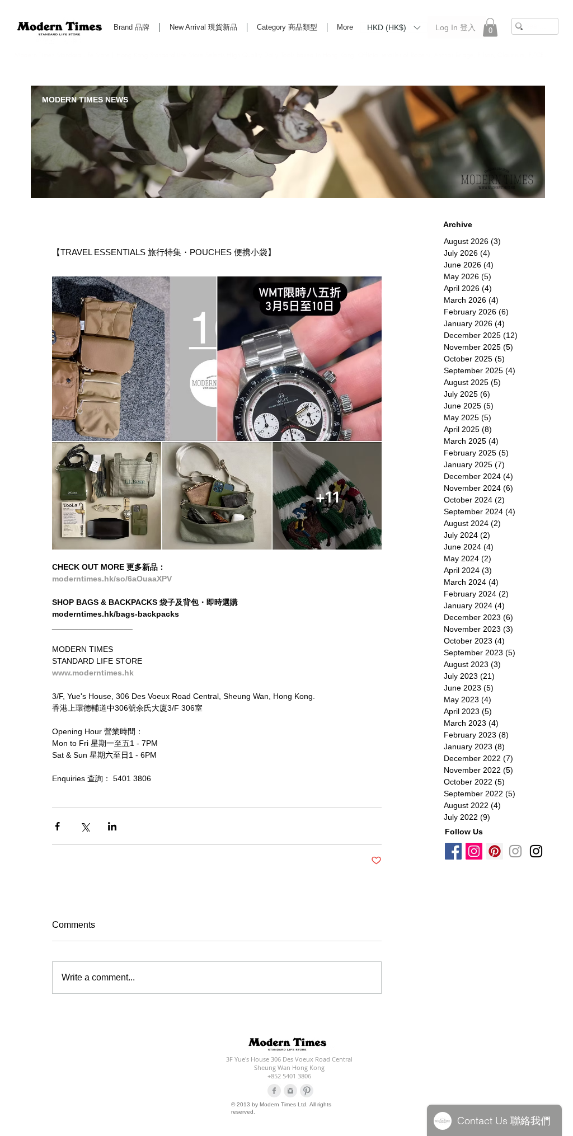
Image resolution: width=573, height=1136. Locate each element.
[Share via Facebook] (57, 826)
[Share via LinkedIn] (112, 826)
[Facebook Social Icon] (453, 851)
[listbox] (394, 27)
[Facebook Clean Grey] (274, 1090)
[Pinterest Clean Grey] (306, 1090)
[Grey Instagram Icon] (515, 851)
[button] (394, 26)
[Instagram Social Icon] (474, 851)
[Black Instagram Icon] (536, 851)
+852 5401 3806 (289, 1076)
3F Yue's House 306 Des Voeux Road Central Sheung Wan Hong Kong (289, 1063)
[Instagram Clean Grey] (290, 1090)
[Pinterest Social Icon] (494, 851)
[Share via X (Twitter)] (84, 826)
